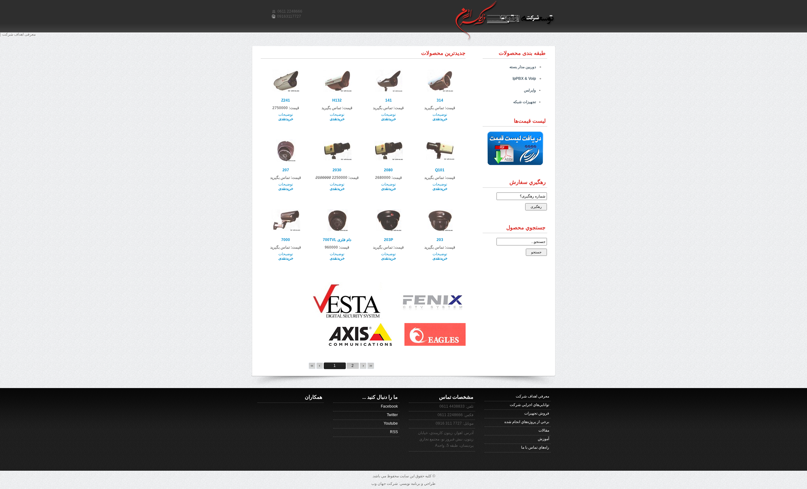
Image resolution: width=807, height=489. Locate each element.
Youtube (391, 423)
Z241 (285, 100)
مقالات (543, 430)
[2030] (337, 159)
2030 (337, 170)
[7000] (286, 229)
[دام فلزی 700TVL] (337, 230)
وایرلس (530, 90)
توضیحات (440, 114)
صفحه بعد (363, 365)
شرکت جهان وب (384, 483)
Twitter (392, 415)
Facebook (389, 406)
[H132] (337, 90)
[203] (440, 230)
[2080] (388, 159)
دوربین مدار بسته (522, 67)
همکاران (313, 397)
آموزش (543, 439)
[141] (388, 90)
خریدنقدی (440, 119)
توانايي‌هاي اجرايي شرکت (529, 405)
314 (440, 100)
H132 (337, 100)
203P (388, 240)
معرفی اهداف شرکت (19, 34)
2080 (388, 170)
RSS (394, 432)
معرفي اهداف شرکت (532, 396)
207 (285, 170)
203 (440, 240)
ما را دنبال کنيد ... (380, 397)
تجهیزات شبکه (524, 102)
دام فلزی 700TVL (337, 240)
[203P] (388, 230)
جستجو (536, 252)
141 (388, 100)
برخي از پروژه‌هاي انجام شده (526, 422)
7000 (285, 240)
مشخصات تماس (456, 397)
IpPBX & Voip (524, 78)
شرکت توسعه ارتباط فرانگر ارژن (508, 9)
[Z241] (285, 90)
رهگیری (536, 207)
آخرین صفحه (370, 365)
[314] (440, 90)
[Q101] (440, 158)
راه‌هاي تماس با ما (535, 447)
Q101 (439, 170)
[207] (285, 160)
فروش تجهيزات (536, 413)
